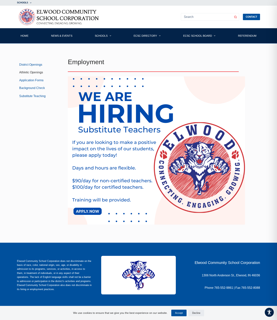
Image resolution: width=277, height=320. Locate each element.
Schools (22, 2)
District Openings (30, 64)
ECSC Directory (145, 35)
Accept (179, 313)
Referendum (247, 35)
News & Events (61, 35)
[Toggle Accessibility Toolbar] (269, 312)
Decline (196, 313)
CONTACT (251, 16)
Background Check (32, 88)
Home (24, 35)
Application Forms (31, 80)
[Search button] (235, 17)
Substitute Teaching (32, 96)
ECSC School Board (197, 35)
